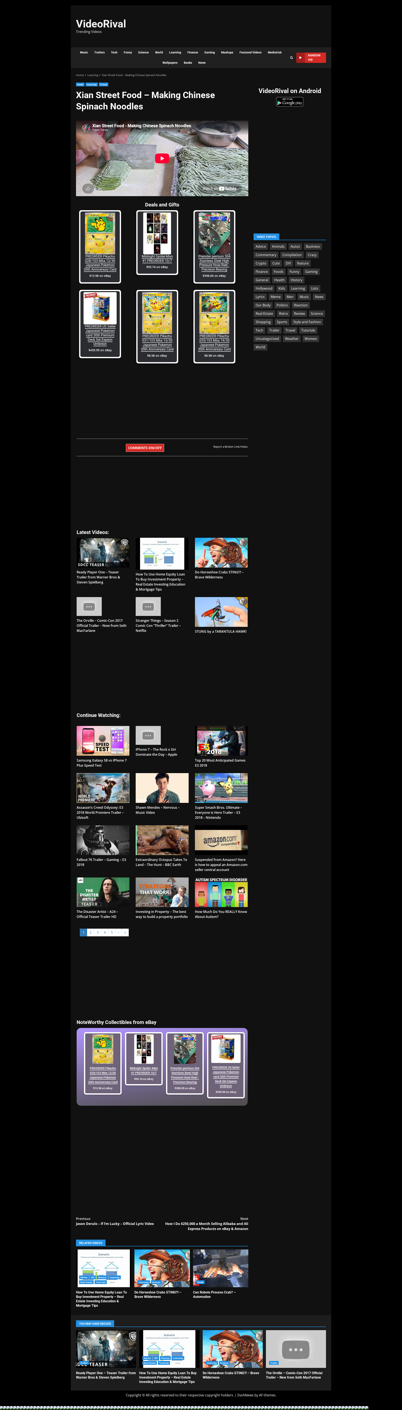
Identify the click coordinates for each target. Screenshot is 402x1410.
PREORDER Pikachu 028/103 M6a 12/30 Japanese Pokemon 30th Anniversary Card (100, 262)
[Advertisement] (258, 24)
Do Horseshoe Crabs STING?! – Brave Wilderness (162, 1268)
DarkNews (245, 1395)
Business (313, 246)
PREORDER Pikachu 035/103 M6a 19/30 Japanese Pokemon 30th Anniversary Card (214, 342)
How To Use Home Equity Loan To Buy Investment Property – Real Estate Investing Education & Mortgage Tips (103, 1268)
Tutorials (101, 1282)
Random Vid (314, 57)
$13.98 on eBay (100, 276)
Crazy (312, 255)
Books (188, 62)
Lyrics (260, 296)
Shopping (263, 322)
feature (303, 263)
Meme (276, 296)
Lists (314, 288)
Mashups (227, 52)
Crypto (261, 263)
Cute (276, 263)
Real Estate (86, 1282)
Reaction (301, 305)
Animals (278, 246)
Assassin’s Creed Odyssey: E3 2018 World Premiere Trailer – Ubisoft (100, 812)
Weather (292, 338)
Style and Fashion (307, 322)
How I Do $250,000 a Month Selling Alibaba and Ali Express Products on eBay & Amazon (206, 1223)
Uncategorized (267, 338)
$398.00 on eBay (214, 276)
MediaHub (275, 52)
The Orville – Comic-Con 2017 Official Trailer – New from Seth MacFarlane (101, 625)
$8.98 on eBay (157, 356)
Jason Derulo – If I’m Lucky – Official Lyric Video (115, 1221)
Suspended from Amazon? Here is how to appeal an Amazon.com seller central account (221, 864)
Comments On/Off (145, 448)
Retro (283, 313)
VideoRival (101, 24)
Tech (114, 52)
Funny (128, 52)
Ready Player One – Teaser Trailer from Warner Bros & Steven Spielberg (98, 577)
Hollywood (264, 288)
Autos (295, 246)
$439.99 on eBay (100, 350)
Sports (282, 322)
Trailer (274, 330)
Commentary (266, 255)
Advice (84, 1277)
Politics (282, 305)
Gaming (209, 52)
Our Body (263, 305)
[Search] (291, 58)
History (296, 280)
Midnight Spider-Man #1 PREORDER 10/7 (157, 258)
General (262, 280)
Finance (192, 52)
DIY (92, 1277)
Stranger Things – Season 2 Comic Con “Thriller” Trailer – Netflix (158, 625)
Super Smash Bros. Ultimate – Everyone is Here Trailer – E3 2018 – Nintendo (218, 812)
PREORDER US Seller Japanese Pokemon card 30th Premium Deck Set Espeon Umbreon (100, 335)
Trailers (99, 52)
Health (279, 280)
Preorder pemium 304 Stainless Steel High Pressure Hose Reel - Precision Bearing (214, 262)
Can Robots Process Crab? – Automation (220, 1268)
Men (290, 296)
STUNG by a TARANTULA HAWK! (220, 631)
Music (84, 52)
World (159, 52)
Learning (175, 52)
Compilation (292, 255)
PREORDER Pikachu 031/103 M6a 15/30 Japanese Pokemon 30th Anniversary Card (157, 342)
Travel (103, 84)
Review (299, 313)
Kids (281, 288)
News (202, 62)
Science (143, 52)
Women (311, 338)
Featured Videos (251, 52)
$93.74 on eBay (157, 267)
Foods (80, 84)
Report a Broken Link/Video (230, 446)
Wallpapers (170, 62)
